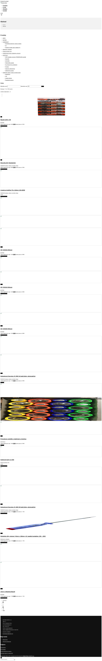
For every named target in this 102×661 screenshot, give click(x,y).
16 (3, 608)
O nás (4, 7)
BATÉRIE (5, 40)
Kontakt (5, 10)
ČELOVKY (7, 59)
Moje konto (5, 639)
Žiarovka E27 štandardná (8, 163)
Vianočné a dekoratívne (10, 68)
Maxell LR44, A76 (5, 119)
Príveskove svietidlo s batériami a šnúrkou (13, 439)
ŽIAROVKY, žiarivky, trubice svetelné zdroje (12, 72)
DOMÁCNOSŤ (6, 42)
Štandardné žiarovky (9, 80)
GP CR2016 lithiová (6, 287)
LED (6, 76)
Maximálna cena (24, 86)
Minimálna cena (3, 86)
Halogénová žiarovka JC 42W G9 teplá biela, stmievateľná (17, 507)
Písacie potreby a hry (7, 51)
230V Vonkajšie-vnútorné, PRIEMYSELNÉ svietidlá (15, 57)
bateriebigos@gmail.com (8, 633)
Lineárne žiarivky (8, 78)
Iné (5, 45)
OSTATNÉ (7, 61)
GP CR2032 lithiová (6, 250)
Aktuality (5, 9)
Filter (42, 86)
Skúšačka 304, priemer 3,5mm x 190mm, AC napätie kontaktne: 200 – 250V (23, 536)
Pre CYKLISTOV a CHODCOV (11, 64)
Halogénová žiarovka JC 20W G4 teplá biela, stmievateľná (17, 376)
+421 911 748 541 (7, 631)
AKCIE (4, 38)
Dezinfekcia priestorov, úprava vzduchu (13, 43)
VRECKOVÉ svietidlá (9, 70)
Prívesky (7, 66)
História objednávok (7, 641)
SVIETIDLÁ (5, 55)
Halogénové (7, 74)
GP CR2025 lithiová (6, 329)
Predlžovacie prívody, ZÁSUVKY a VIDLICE (11, 53)
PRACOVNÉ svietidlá (9, 62)
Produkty (5, 5)
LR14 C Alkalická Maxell (7, 591)
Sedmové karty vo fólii (7, 459)
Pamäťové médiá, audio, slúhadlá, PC (12, 47)
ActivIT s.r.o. (31, 656)
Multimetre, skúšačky (7, 49)
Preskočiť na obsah (4, 1)
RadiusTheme (26, 656)
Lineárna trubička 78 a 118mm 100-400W (12, 190)
